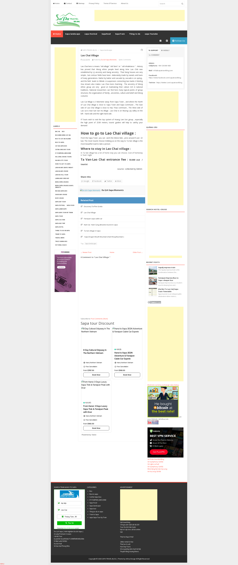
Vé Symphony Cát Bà (155, 462)
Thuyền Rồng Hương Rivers (129, 551)
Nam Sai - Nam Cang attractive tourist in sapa (101, 225)
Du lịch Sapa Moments (113, 190)
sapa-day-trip (60, 223)
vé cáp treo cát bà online (131, 529)
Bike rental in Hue (127, 542)
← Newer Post (86, 252)
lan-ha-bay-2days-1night (64, 167)
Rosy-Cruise (59, 198)
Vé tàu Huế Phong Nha (62, 546)
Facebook (97, 181)
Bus (63, 131)
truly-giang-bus (61, 241)
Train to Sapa (60, 234)
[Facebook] (160, 40)
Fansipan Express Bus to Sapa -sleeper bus (168, 279)
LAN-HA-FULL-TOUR (61, 175)
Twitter (109, 181)
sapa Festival (60, 205)
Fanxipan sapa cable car (93, 218)
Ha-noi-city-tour (61, 160)
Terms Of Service (110, 3)
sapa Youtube (151, 34)
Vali (121, 532)
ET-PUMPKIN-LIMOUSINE (63, 153)
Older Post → (138, 252)
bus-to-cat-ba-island (63, 139)
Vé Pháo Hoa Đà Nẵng (156, 459)
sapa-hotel (59, 227)
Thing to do (134, 34)
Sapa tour (59, 216)
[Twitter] (167, 40)
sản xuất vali (130, 525)
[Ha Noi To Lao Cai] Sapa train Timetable (168, 290)
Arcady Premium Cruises (62, 534)
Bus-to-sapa (59, 142)
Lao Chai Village (90, 212)
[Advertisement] (139, 15)
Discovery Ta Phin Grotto (93, 206)
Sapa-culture (60, 220)
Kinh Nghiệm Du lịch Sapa (73, 531)
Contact (69, 3)
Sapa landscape (61, 209)
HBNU (2, 564)
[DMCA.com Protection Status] (154, 303)
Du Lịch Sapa (58, 531)
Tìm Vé (71, 523)
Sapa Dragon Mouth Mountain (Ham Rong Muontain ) (104, 237)
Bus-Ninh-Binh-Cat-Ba (63, 135)
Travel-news (59, 238)
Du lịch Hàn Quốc (130, 527)
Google (86, 181)
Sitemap (81, 3)
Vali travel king (125, 522)
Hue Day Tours (125, 547)
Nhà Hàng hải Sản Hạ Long (157, 469)
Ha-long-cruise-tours (63, 157)
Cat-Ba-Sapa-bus (61, 146)
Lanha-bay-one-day (62, 178)
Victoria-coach (61, 245)
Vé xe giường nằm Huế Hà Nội (130, 549)
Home (57, 3)
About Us (124, 3)
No (122, 60)
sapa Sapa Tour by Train (64, 212)
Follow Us (179, 40)
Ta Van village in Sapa (92, 231)
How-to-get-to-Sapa (62, 164)
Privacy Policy (94, 3)
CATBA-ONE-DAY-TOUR (62, 149)
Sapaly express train (166, 267)
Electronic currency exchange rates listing (163, 385)
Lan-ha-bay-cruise (61, 171)
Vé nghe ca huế (153, 464)
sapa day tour (60, 202)
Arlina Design (131, 559)
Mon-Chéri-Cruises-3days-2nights (64, 186)
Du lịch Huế (58, 544)
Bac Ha (57, 131)
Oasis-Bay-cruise (61, 194)
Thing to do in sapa (62, 230)
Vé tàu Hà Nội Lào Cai (69, 528)
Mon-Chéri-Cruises (62, 182)
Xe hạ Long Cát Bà (154, 471)
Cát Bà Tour (58, 536)
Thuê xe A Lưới (125, 544)
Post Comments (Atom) (99, 319)
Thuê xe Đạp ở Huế (126, 537)
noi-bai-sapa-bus (61, 191)
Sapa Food (70, 205)
